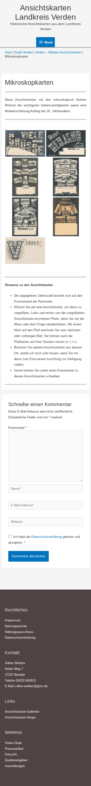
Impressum (13, 620)
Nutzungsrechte (16, 626)
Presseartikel (14, 749)
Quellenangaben (16, 760)
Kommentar (17, 428)
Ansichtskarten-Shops (20, 717)
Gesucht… (12, 754)
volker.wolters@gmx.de (31, 686)
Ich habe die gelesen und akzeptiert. (44, 539)
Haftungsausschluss (19, 632)
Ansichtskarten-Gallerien (22, 711)
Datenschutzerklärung (47, 537)
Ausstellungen (15, 766)
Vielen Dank (13, 743)
